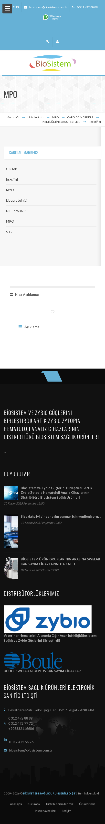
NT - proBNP (16, 211)
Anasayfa (13, 117)
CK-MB (11, 169)
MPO (10, 221)
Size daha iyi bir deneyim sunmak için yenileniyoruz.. (61, 516)
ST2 (9, 232)
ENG (16, 7)
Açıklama (31, 327)
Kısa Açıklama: (27, 294)
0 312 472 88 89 (87, 7)
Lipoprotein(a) (16, 200)
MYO (10, 190)
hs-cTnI (12, 179)
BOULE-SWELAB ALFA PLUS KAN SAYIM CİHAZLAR (42, 671)
